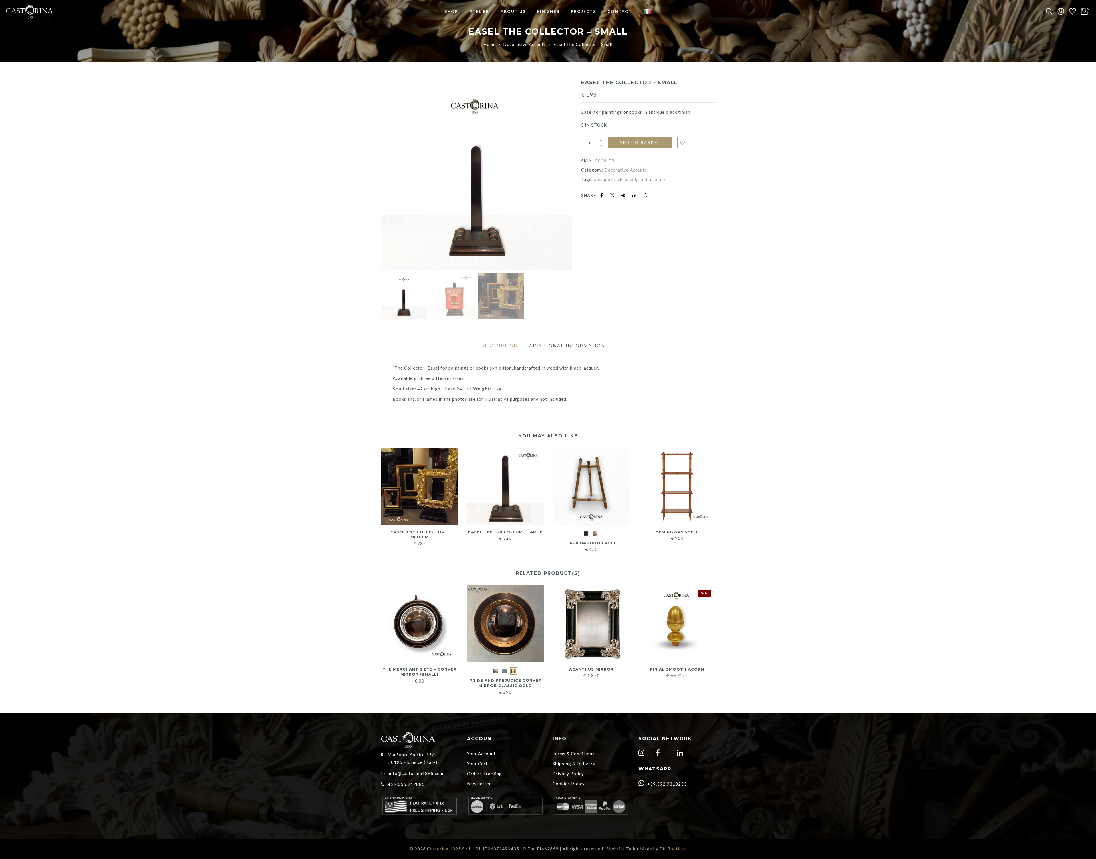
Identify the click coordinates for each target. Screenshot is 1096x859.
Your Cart (477, 763)
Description (499, 345)
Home (489, 44)
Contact (619, 11)
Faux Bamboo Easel (591, 543)
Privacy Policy (568, 773)
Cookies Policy (569, 783)
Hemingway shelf (677, 531)
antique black (608, 179)
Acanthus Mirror (591, 669)
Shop (451, 11)
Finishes (548, 11)
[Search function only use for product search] (1049, 12)
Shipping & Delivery (574, 763)
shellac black (652, 179)
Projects (583, 11)
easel (630, 179)
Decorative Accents (524, 44)
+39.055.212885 (406, 784)
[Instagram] (642, 753)
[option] (476, 174)
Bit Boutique (673, 848)
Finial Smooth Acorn (677, 669)
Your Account (481, 753)
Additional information (567, 345)
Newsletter (479, 783)
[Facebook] (658, 753)
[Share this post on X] (612, 195)
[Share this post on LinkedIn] (634, 195)
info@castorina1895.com (416, 773)
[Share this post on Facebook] (601, 195)
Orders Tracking (484, 773)
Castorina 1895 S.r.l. (449, 848)
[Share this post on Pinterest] (623, 195)
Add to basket (640, 143)
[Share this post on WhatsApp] (646, 195)
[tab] (499, 346)
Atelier (479, 11)
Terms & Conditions (574, 753)
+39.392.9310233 (666, 783)
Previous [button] (395, 176)
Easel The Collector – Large (505, 531)
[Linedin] (680, 753)
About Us (513, 11)
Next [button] (555, 176)
